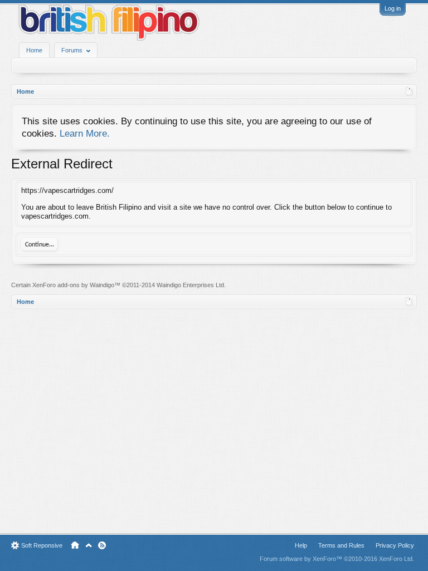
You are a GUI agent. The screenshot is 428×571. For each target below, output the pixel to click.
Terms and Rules (341, 545)
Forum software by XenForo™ (337, 558)
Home (34, 50)
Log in (393, 8)
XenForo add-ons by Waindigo (73, 285)
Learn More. (85, 133)
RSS (102, 545)
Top (89, 545)
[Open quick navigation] (409, 91)
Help (301, 545)
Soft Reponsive (41, 545)
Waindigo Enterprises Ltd (190, 285)
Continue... (39, 244)
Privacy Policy (395, 545)
